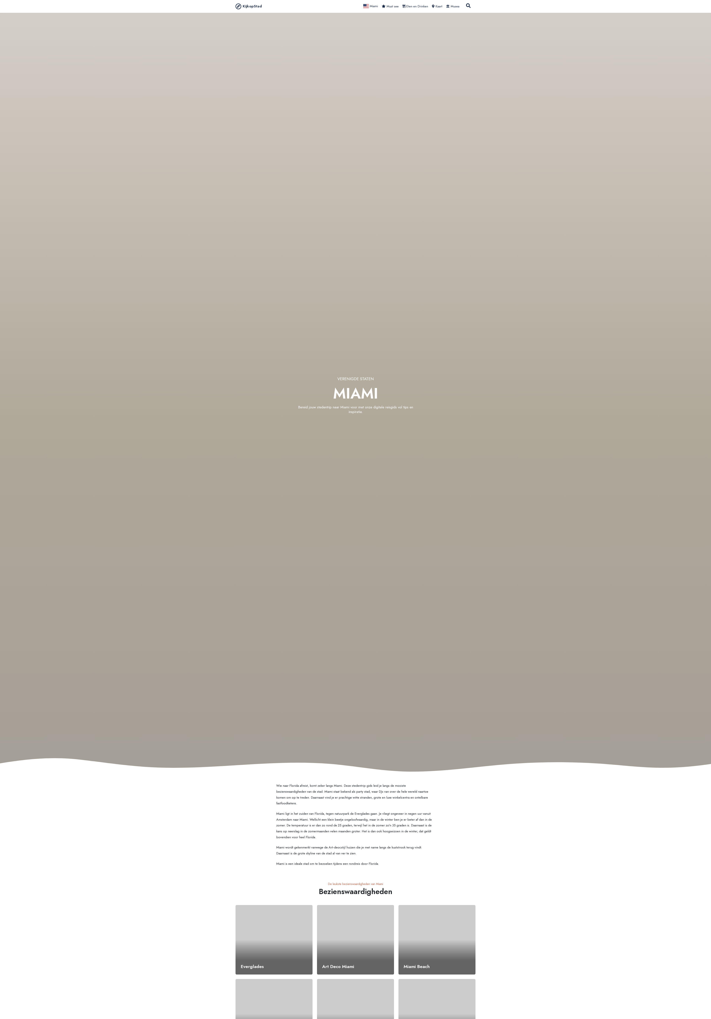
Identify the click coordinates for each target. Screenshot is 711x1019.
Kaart (438, 6)
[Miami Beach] (436, 940)
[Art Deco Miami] (355, 940)
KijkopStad (252, 6)
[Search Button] (468, 6)
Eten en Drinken (417, 6)
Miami (373, 6)
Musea (455, 6)
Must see (393, 6)
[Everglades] (274, 940)
